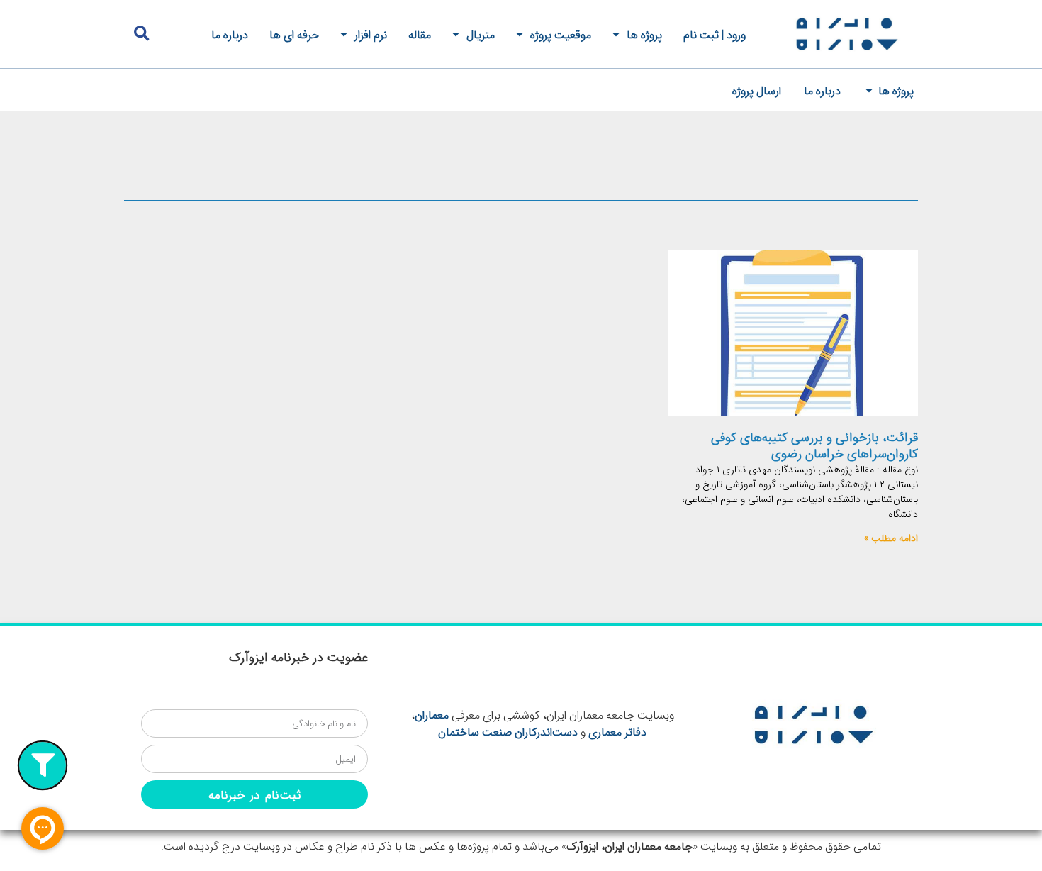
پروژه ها (644, 34)
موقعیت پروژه (560, 34)
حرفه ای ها (294, 34)
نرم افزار (370, 34)
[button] (141, 33)
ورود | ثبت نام (714, 34)
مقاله (419, 34)
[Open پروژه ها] (869, 90)
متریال (480, 34)
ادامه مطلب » (891, 538)
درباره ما (229, 34)
